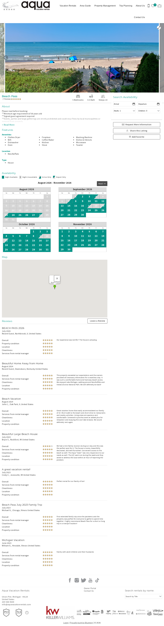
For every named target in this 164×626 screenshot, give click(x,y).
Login (65, 623)
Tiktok (97, 580)
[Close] (57, 278)
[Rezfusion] (27, 613)
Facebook (69, 580)
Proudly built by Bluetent (81, 623)
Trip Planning (125, 6)
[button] (54, 287)
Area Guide (85, 6)
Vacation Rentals (68, 6)
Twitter (83, 580)
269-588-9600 (8, 602)
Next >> (102, 183)
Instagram (76, 580)
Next (158, 57)
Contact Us (139, 17)
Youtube (90, 580)
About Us (140, 6)
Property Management (105, 6)
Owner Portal (90, 588)
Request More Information (138, 124)
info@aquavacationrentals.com (16, 604)
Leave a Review (97, 321)
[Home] (18, 6)
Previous (5, 57)
